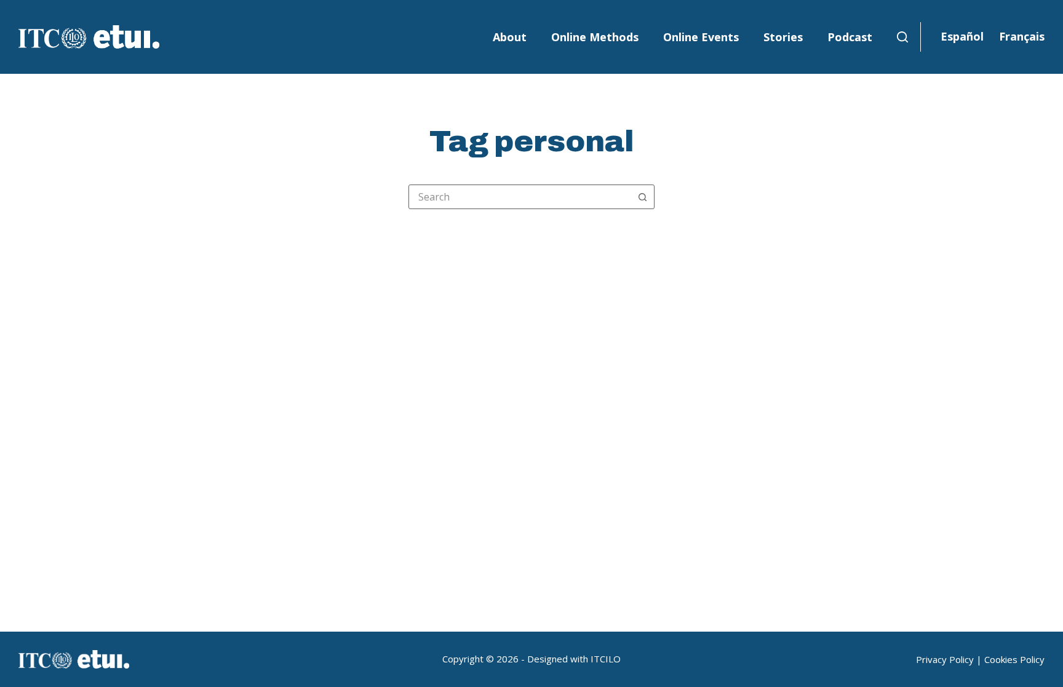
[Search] (902, 36)
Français (1022, 36)
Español (962, 36)
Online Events (701, 37)
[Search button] (642, 196)
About (510, 37)
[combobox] (520, 197)
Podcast (849, 37)
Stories (783, 37)
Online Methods (595, 37)
